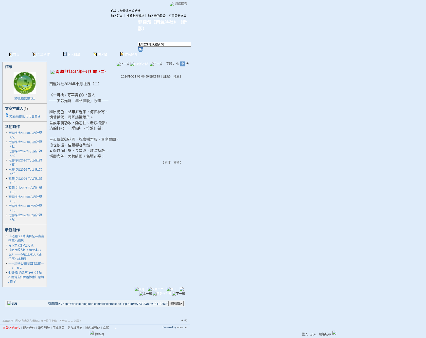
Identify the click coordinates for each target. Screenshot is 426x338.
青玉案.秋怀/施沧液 (21, 245)
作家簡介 (131, 54)
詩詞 (176, 162)
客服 (106, 328)
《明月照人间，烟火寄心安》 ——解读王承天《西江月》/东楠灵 (25, 254)
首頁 (16, 54)
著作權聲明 (75, 328)
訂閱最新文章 (177, 16)
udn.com (182, 327)
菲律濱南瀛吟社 (24, 98)
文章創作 (43, 54)
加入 (313, 334)
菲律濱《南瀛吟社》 (157, 22)
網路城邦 (181, 3)
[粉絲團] (92, 333)
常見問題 (44, 328)
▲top (184, 320)
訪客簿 (102, 54)
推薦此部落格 (135, 16)
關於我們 (29, 328)
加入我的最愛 (157, 16)
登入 (305, 334)
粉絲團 (99, 334)
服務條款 (59, 328)
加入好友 (117, 16)
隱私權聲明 (92, 328)
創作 (168, 162)
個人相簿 (73, 54)
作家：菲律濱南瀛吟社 (126, 11)
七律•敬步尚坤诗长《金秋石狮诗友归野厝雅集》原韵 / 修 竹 (26, 277)
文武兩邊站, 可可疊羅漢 (24, 116)
